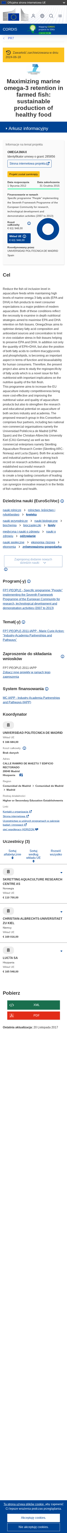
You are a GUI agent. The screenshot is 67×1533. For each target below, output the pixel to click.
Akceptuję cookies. (33, 1517)
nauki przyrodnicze (15, 520)
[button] (42, 16)
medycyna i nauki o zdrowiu (21, 531)
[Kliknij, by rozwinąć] (61, 872)
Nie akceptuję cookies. (34, 1527)
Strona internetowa (20, 817)
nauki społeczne (13, 542)
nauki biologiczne (46, 520)
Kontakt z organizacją (21, 812)
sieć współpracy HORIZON (24, 830)
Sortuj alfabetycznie (12, 852)
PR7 (11, 38)
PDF (37, 1015)
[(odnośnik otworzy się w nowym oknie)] (15, 14)
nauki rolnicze (12, 510)
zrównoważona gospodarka (42, 546)
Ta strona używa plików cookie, (24, 1504)
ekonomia (9, 546)
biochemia (10, 525)
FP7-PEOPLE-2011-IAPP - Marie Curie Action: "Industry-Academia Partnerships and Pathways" (33, 635)
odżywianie (28, 536)
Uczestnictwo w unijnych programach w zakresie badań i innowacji (31, 823)
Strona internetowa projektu (28, 164)
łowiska (31, 514)
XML (37, 1005)
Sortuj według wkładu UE (33, 854)
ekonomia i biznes (43, 542)
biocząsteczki (32, 525)
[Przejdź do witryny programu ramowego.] (34, 69)
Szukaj (51, 16)
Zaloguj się (33, 16)
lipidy (51, 525)
